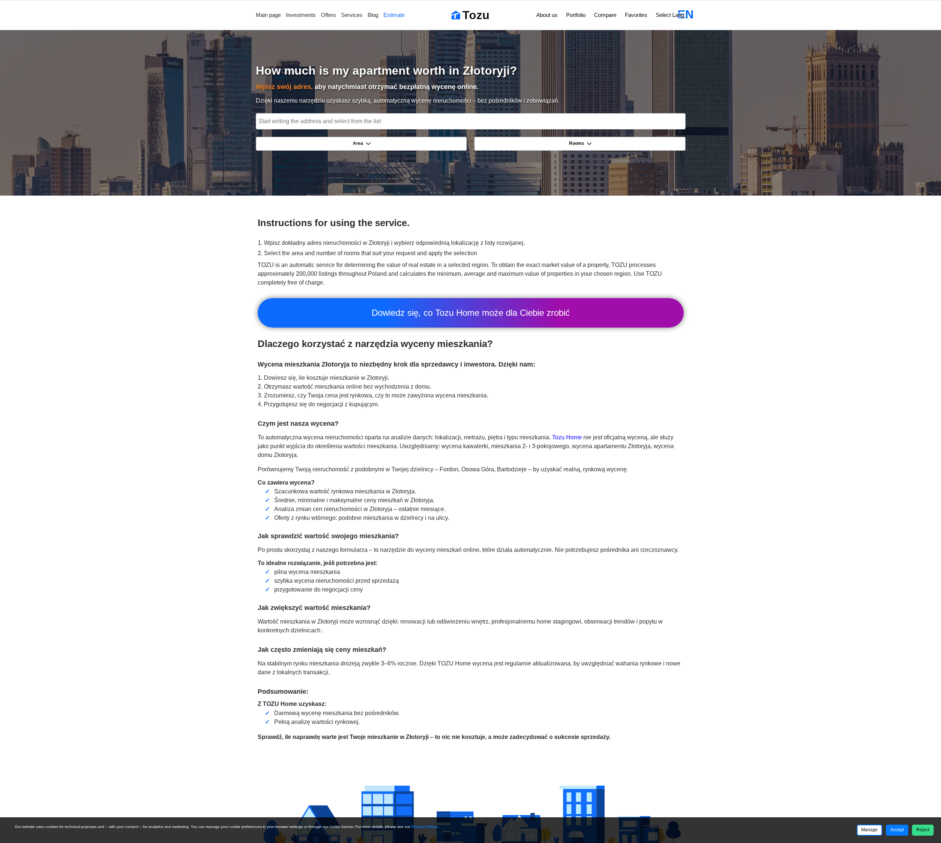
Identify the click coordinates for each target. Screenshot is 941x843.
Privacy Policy (424, 827)
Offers (328, 15)
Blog (373, 15)
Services (351, 15)
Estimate (394, 15)
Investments (301, 15)
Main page (268, 15)
